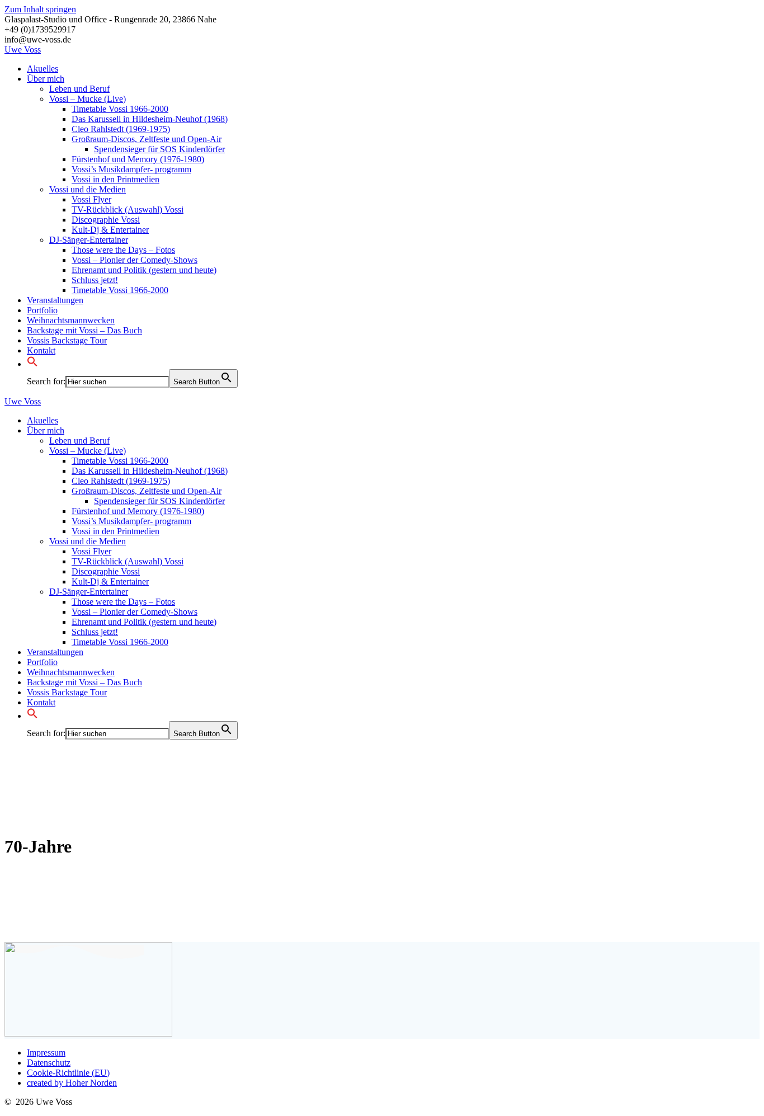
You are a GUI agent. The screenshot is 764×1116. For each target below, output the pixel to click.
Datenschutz (48, 1062)
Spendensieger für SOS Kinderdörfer (159, 149)
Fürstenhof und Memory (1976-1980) (138, 159)
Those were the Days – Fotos (123, 250)
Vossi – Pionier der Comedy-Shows (134, 260)
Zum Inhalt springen (40, 9)
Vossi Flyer (91, 199)
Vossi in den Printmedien (115, 179)
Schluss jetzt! (95, 280)
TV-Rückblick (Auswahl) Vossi (127, 209)
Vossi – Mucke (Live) (87, 98)
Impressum (46, 1052)
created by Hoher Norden (72, 1082)
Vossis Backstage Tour (67, 340)
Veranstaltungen (55, 300)
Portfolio (42, 310)
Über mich (45, 78)
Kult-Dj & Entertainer (110, 229)
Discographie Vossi (106, 219)
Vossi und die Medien (87, 189)
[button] (32, 364)
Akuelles (42, 68)
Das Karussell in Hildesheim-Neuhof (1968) (150, 119)
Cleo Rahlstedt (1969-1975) (121, 129)
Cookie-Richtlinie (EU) (68, 1072)
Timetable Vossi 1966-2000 (120, 109)
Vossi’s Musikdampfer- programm (131, 169)
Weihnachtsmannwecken (71, 320)
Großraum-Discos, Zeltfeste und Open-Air (146, 139)
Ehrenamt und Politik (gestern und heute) (144, 270)
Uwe (22, 49)
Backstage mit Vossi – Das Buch (84, 330)
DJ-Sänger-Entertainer (88, 239)
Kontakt (41, 350)
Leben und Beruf (79, 88)
